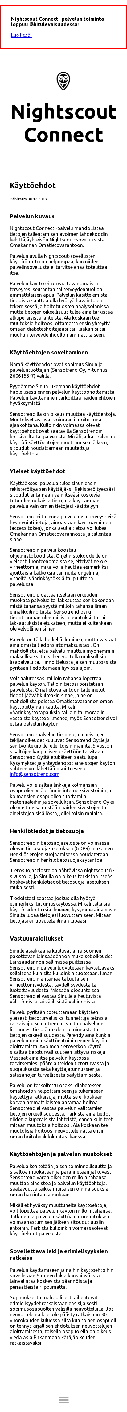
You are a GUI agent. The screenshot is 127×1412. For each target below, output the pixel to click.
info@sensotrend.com (34, 774)
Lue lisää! (21, 35)
